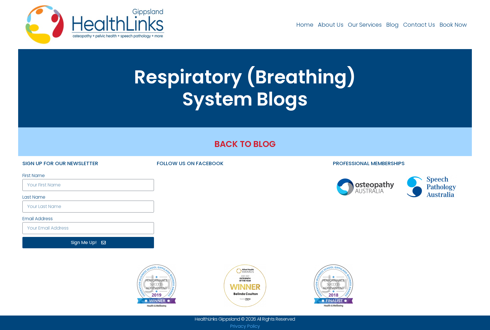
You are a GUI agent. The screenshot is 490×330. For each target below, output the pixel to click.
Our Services (365, 25)
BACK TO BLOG (245, 144)
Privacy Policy (245, 326)
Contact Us (419, 25)
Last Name (33, 197)
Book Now (453, 25)
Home (304, 25)
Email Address (37, 218)
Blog (392, 25)
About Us (330, 25)
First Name (33, 175)
